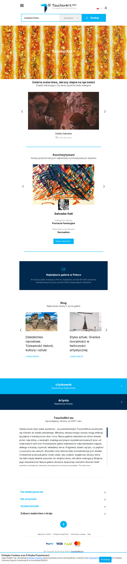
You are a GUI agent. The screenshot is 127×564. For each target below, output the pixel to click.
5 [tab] (62, 75)
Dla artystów (28, 499)
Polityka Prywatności (61, 534)
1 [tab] (54, 75)
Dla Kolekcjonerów (31, 491)
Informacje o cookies (78, 534)
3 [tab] (58, 75)
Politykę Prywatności (98, 558)
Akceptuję (105, 559)
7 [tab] (66, 75)
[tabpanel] (63, 52)
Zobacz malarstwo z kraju (36, 513)
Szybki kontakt (29, 506)
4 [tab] (60, 75)
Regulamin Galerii (44, 534)
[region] (63, 446)
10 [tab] (72, 75)
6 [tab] (64, 75)
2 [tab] (56, 75)
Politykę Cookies (34, 558)
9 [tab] (70, 75)
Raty (89, 534)
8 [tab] (68, 75)
